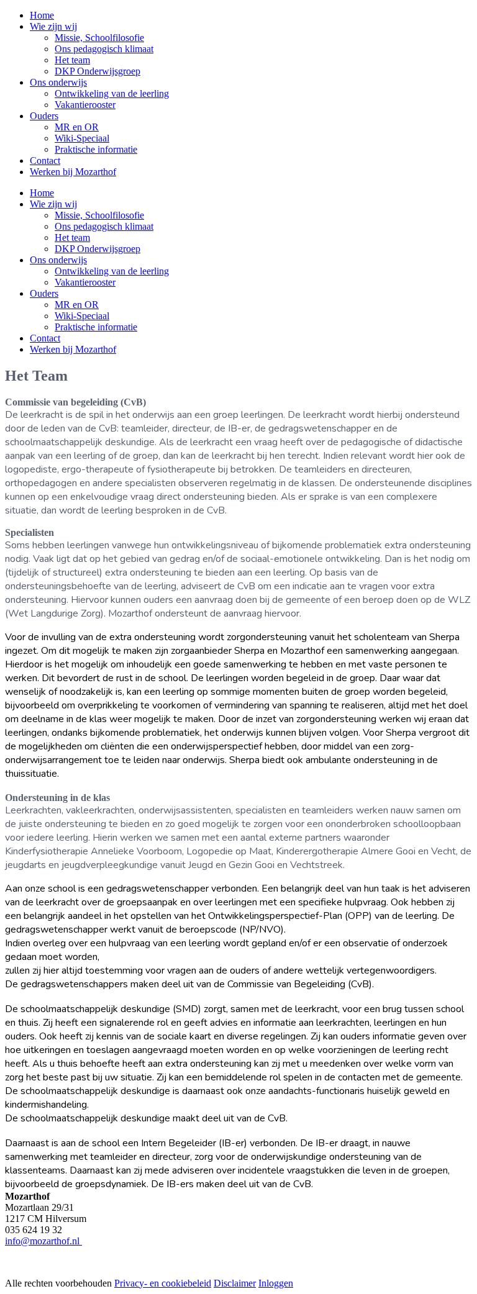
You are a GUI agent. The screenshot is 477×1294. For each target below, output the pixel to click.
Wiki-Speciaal (82, 315)
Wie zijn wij (53, 204)
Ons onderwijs (58, 260)
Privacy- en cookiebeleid (162, 1283)
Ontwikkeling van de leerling (112, 271)
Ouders (44, 293)
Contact (45, 338)
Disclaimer (235, 1283)
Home (42, 193)
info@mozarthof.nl (43, 1241)
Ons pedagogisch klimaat (104, 226)
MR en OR (77, 304)
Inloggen (275, 1283)
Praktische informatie (96, 327)
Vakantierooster (85, 282)
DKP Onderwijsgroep (97, 248)
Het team (72, 237)
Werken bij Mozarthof (73, 349)
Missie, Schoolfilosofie (99, 215)
